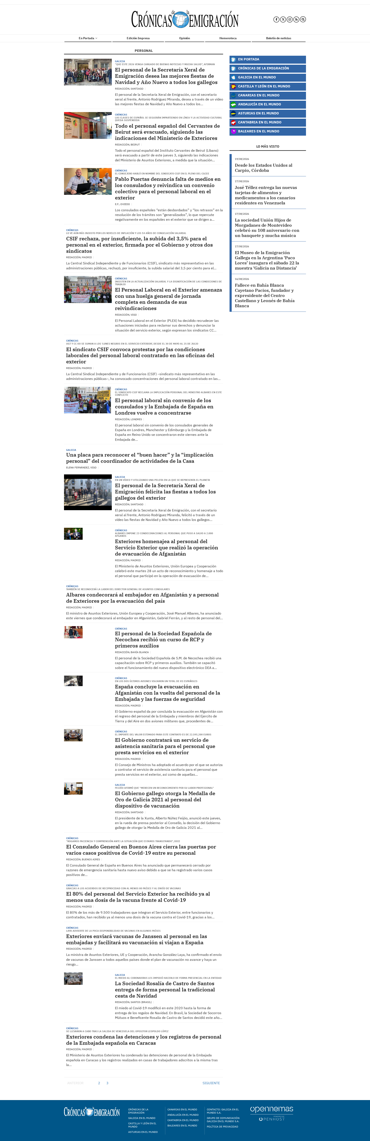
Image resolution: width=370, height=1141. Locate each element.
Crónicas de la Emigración (263, 68)
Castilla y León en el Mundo (263, 86)
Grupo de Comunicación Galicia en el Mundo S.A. (223, 1119)
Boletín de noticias (278, 38)
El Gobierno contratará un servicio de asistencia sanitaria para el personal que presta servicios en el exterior (165, 746)
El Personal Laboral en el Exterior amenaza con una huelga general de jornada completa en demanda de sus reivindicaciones (168, 299)
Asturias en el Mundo (258, 113)
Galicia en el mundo (141, 1118)
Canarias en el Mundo (258, 95)
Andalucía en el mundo (183, 1114)
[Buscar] (303, 19)
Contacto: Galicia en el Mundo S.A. (223, 1111)
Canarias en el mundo (182, 1109)
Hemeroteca (228, 38)
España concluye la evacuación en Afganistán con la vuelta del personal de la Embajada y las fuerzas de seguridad (167, 692)
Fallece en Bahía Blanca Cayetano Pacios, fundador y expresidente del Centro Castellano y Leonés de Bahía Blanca (265, 295)
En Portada (87, 38)
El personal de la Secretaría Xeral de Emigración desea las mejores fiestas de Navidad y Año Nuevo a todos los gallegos (166, 75)
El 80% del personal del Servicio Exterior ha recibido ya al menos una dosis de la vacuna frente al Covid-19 (138, 896)
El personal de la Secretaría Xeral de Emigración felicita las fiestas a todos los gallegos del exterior (165, 491)
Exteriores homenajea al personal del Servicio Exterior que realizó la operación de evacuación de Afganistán (166, 547)
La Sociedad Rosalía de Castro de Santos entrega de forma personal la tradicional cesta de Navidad (165, 989)
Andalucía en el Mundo (259, 104)
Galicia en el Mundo (256, 77)
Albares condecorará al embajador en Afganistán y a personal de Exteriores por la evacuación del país (142, 597)
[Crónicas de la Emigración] (185, 19)
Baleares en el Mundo (258, 131)
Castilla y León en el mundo (142, 1125)
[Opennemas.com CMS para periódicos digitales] (271, 1113)
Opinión (184, 38)
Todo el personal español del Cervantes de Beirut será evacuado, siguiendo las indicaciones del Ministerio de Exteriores (167, 132)
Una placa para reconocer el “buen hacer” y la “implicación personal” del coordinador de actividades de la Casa (139, 457)
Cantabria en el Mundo (259, 122)
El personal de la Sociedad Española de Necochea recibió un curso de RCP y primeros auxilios (163, 639)
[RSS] (296, 19)
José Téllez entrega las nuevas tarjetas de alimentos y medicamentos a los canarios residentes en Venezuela (266, 195)
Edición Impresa (138, 38)
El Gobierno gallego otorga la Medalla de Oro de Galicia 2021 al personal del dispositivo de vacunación (165, 799)
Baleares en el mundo (182, 1125)
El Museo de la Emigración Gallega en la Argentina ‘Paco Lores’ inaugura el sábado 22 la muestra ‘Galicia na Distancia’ (267, 260)
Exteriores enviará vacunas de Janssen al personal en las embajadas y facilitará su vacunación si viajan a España (136, 939)
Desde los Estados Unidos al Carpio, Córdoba (263, 167)
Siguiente (211, 1083)
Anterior (75, 1083)
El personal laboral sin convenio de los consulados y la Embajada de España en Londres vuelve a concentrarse (164, 406)
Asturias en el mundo (143, 1132)
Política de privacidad (222, 1126)
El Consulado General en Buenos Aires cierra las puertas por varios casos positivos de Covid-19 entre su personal (141, 849)
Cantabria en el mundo (183, 1120)
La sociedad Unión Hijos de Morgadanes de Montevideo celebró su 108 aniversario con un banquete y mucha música (267, 227)
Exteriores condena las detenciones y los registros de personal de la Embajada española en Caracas (143, 1039)
